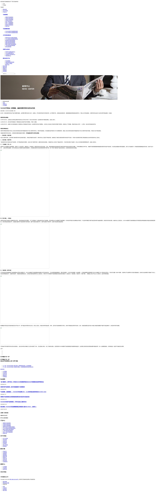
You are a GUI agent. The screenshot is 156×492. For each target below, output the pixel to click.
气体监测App (8, 55)
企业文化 (5, 441)
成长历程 (5, 439)
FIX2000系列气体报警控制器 (11, 31)
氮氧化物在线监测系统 (10, 42)
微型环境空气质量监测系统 (11, 37)
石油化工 (5, 451)
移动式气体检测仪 (9, 24)
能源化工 (5, 457)
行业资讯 (5, 372)
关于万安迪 (5, 438)
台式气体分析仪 (8, 21)
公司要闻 (5, 105)
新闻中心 (5, 103)
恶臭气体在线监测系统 (10, 41)
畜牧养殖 (5, 455)
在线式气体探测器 (9, 19)
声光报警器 (7, 60)
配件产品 (7, 64)
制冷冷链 (5, 460)
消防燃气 (5, 453)
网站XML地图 (6, 482)
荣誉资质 (5, 442)
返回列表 (2, 369)
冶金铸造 (5, 452)
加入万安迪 (5, 444)
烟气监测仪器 (8, 46)
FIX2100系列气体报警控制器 (11, 32)
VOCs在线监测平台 (9, 53)
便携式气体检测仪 (9, 17)
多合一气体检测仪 (9, 23)
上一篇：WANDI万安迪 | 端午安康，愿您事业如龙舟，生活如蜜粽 (17, 365)
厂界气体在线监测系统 (10, 45)
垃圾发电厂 (5, 461)
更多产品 (7, 26)
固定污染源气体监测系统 (10, 44)
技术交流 (5, 374)
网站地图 (5, 481)
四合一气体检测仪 (9, 22)
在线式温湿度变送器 (9, 62)
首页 (4, 102)
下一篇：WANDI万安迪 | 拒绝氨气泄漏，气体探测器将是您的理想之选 (18, 366)
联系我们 (5, 446)
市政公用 (5, 459)
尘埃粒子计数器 (8, 63)
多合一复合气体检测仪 (8, 432)
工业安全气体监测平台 (10, 54)
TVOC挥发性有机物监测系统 (11, 39)
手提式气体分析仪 (9, 18)
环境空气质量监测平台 (10, 51)
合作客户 (5, 443)
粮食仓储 (5, 456)
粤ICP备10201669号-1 (14, 479)
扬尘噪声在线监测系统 (10, 40)
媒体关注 (5, 375)
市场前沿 (5, 376)
